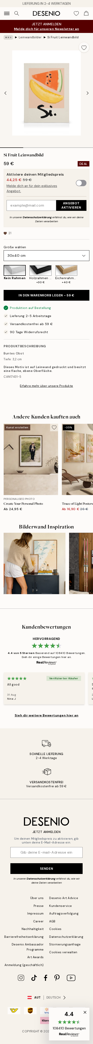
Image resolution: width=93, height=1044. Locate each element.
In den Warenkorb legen (46, 295)
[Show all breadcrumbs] (8, 37)
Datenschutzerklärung (37, 217)
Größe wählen (15, 247)
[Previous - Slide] (5, 93)
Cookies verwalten (63, 952)
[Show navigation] (7, 13)
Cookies (55, 929)
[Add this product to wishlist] (84, 47)
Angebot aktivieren (71, 205)
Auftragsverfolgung (64, 913)
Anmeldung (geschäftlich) (24, 965)
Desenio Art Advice (63, 898)
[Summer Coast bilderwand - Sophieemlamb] (34, 563)
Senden (46, 869)
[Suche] (17, 13)
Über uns (37, 898)
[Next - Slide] (87, 93)
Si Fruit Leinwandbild (63, 37)
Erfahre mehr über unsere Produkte (46, 386)
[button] (69, 1024)
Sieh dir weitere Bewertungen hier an (46, 715)
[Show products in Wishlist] (76, 13)
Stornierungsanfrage (65, 944)
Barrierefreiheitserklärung (24, 937)
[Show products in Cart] (86, 13)
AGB (52, 921)
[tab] (11, 146)
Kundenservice (60, 906)
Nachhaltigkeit (33, 929)
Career (38, 921)
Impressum (35, 913)
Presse (39, 906)
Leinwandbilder (30, 37)
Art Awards (35, 957)
